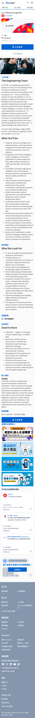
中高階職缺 (21, 591)
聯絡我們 (21, 639)
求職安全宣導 (6, 695)
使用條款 (5, 699)
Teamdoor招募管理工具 (25, 606)
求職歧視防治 (6, 649)
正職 (5, 35)
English (4, 685)
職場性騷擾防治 (23, 646)
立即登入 (17, 569)
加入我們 (5, 643)
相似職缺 (30, 7)
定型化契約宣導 (7, 706)
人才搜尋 (21, 602)
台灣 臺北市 (7, 38)
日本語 (4, 689)
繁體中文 (5, 682)
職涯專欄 (5, 625)
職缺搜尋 (5, 591)
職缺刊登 (5, 602)
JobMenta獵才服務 (8, 611)
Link (3, 493)
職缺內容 (5, 7)
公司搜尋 (21, 622)
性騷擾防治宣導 (7, 646)
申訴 (26, 643)
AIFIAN (7, 15)
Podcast (4, 629)
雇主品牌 (5, 605)
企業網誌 (21, 625)
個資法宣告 (5, 702)
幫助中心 (21, 643)
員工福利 (17, 7)
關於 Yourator (6, 639)
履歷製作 (5, 622)
